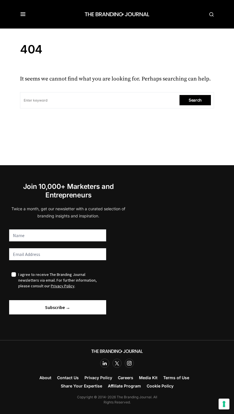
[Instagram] (129, 363)
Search (195, 100)
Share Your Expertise (81, 385)
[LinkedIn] (104, 363)
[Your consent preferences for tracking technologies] (224, 404)
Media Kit (148, 377)
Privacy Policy (98, 377)
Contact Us (68, 377)
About (45, 377)
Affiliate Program (124, 385)
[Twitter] (117, 363)
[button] (23, 14)
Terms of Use (176, 377)
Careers (125, 377)
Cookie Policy (160, 385)
